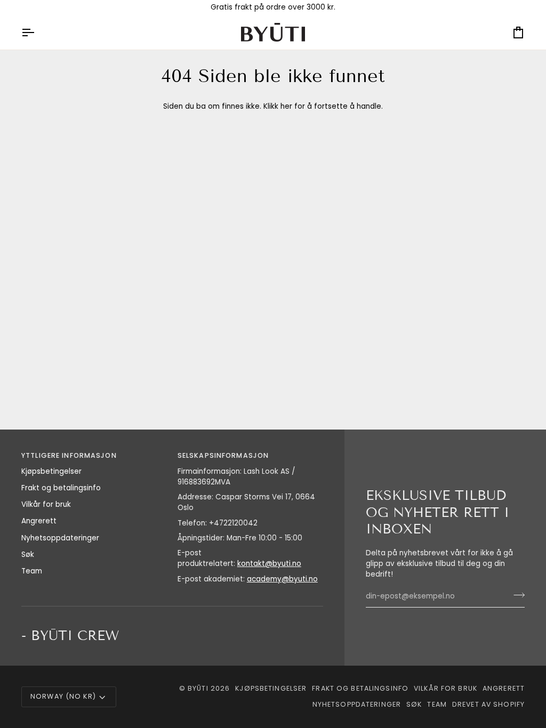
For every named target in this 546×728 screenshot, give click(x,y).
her (286, 106)
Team (31, 571)
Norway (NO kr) (63, 696)
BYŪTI (198, 688)
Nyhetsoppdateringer (60, 538)
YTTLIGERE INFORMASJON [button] (69, 455)
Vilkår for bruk (46, 504)
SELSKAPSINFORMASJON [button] (223, 455)
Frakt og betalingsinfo (61, 488)
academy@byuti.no (282, 579)
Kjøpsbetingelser (51, 471)
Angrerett (39, 521)
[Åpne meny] (37, 32)
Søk (27, 554)
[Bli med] (516, 595)
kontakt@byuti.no (269, 564)
